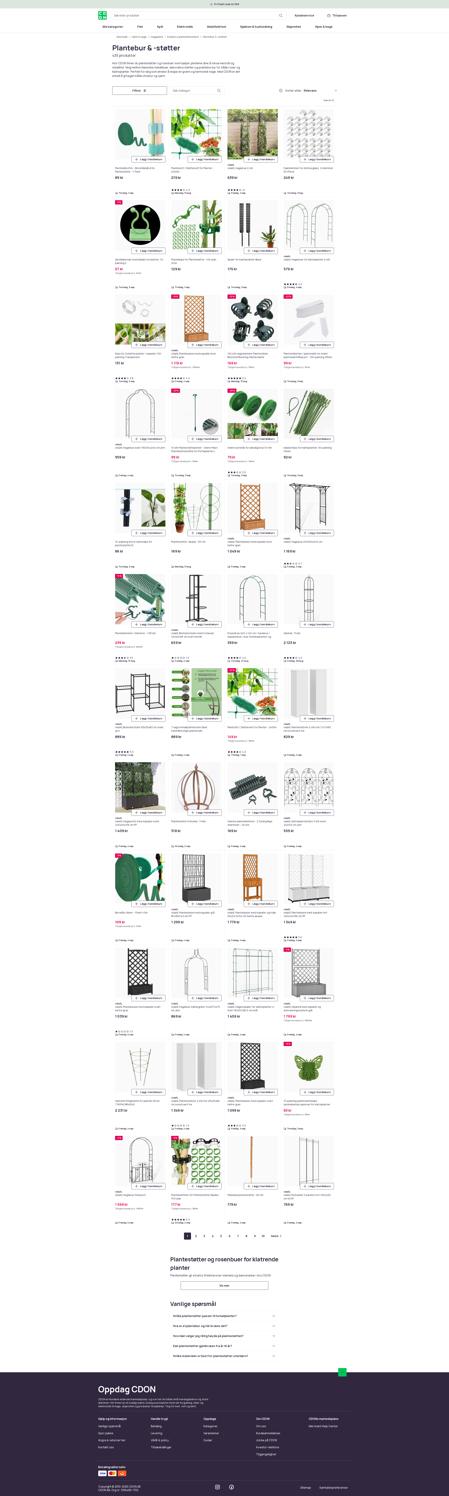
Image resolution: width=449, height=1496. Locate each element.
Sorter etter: (293, 90)
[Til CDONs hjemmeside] (102, 15)
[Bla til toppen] (342, 1372)
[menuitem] (113, 26)
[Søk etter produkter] (281, 15)
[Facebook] (231, 1487)
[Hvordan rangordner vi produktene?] (281, 90)
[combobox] (198, 15)
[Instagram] (217, 1487)
